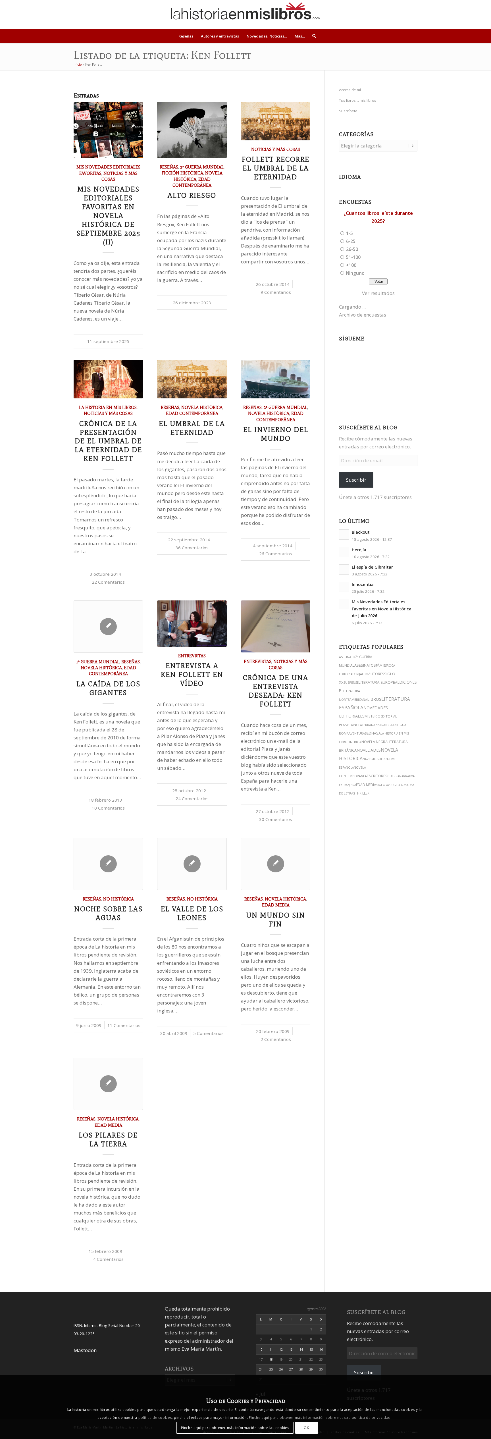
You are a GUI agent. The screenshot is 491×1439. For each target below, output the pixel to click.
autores (376, 673)
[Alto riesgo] (191, 130)
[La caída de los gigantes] (108, 626)
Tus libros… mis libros (357, 100)
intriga (355, 742)
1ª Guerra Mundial (97, 661)
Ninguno (355, 273)
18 (271, 1359)
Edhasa (374, 733)
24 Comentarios (192, 798)
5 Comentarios (208, 1033)
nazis (375, 725)
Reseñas (169, 167)
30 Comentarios (275, 819)
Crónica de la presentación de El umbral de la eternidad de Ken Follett (108, 441)
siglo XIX (397, 785)
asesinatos (365, 665)
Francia (386, 725)
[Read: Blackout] (344, 534)
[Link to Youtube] (451, 14)
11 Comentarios (123, 1025)
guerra (393, 776)
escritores (377, 775)
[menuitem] (186, 36)
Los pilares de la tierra (108, 1139)
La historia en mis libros (108, 407)
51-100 (353, 257)
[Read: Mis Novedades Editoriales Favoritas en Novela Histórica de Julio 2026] (344, 604)
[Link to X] (434, 14)
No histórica (118, 899)
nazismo (369, 759)
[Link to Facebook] (459, 14)
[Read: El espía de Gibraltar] (344, 569)
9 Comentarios (276, 292)
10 (261, 1349)
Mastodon (85, 1350)
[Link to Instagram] (425, 14)
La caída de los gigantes (108, 688)
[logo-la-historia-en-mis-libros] (245, 14)
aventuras (358, 733)
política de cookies (155, 1417)
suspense (351, 682)
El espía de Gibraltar (372, 567)
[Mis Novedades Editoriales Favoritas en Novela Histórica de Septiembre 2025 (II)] (108, 130)
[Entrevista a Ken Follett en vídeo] (191, 623)
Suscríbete (348, 110)
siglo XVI (383, 785)
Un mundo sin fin (275, 919)
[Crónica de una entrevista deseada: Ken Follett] (275, 626)
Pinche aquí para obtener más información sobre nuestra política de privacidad (320, 1417)
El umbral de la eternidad (192, 427)
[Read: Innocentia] (344, 587)
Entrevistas (192, 655)
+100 (351, 265)
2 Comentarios (276, 1039)
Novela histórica (201, 407)
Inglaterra (362, 725)
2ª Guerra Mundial (202, 167)
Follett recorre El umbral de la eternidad (275, 168)
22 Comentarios (108, 582)
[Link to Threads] (442, 14)
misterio (372, 716)
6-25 (350, 241)
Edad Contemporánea (192, 413)
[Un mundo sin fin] (275, 864)
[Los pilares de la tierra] (108, 1084)
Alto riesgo (192, 195)
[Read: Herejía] (344, 552)
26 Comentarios (275, 553)
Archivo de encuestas (362, 314)
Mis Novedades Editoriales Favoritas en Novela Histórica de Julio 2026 (381, 608)
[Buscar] (312, 36)
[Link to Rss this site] (477, 14)
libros (374, 699)
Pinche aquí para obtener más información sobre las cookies (235, 1427)
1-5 (349, 233)
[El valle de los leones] (191, 864)
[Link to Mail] (468, 14)
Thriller (362, 793)
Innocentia (363, 584)
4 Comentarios (108, 1259)
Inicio (78, 64)
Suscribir (356, 480)
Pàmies (381, 665)
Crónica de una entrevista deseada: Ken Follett (275, 690)
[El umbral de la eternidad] (191, 379)
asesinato (347, 657)
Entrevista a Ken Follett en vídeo (192, 674)
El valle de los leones (192, 913)
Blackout (361, 532)
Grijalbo (361, 674)
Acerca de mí (350, 89)
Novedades (369, 750)
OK (306, 1427)
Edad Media (276, 905)
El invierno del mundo (275, 433)
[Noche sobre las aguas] (108, 864)
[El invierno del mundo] (275, 379)
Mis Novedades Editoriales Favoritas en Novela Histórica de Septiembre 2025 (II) (108, 215)
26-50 (352, 249)
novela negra (374, 741)
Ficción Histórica (182, 173)
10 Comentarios (108, 808)
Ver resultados (378, 293)
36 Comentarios (192, 547)
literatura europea (378, 682)
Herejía (359, 549)
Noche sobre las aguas (108, 913)
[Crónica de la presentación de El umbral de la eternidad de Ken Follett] (108, 379)
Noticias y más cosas (275, 149)
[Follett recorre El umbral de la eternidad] (275, 121)
